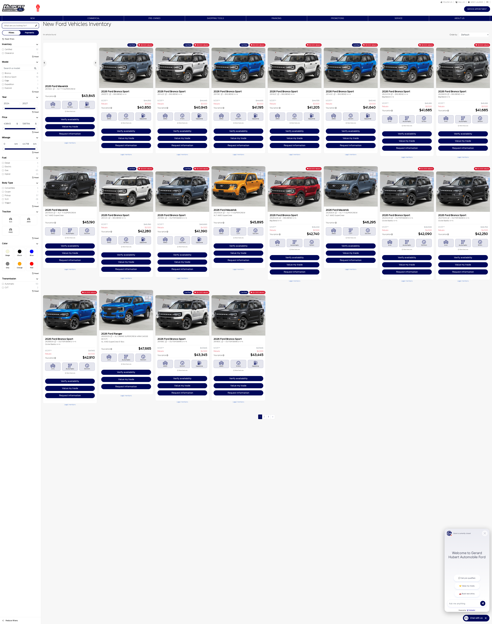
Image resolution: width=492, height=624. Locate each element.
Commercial (93, 18)
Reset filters (9, 39)
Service (398, 18)
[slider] (3, 108)
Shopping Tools (215, 18)
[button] (44, 63)
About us (459, 18)
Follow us (447, 2)
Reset (36, 57)
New (32, 18)
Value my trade (70, 126)
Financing (276, 18)
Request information (70, 134)
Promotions (337, 18)
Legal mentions (70, 143)
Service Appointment (477, 9)
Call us (461, 2)
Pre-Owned (154, 18)
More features (70, 111)
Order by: (454, 35)
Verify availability (70, 119)
